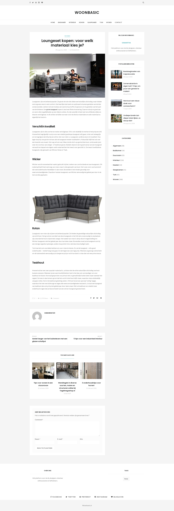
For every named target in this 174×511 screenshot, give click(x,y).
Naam (37, 439)
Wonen (109, 22)
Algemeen (117, 146)
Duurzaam (117, 155)
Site (81, 439)
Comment (56, 298)
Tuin (101, 22)
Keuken (81, 22)
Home (53, 22)
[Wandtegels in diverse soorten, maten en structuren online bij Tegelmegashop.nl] (67, 370)
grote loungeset (51, 109)
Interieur (72, 22)
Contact (118, 22)
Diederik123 (75, 50)
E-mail (60, 439)
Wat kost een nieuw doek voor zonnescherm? (131, 103)
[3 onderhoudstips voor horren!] (91, 370)
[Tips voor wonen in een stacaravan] (43, 370)
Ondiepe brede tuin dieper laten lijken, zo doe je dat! (131, 118)
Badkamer (62, 22)
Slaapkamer (92, 22)
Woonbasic (87, 12)
